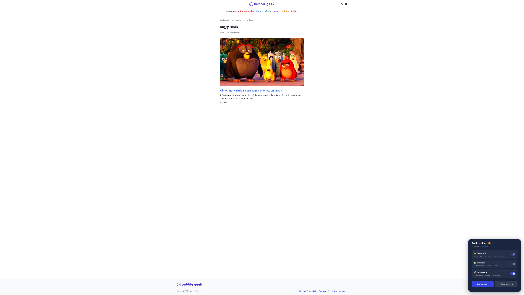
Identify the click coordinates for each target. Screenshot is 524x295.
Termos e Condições (328, 291)
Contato (342, 291)
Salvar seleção (506, 284)
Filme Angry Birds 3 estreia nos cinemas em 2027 (251, 90)
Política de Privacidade (307, 291)
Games (276, 11)
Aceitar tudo (482, 284)
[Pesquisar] (346, 4)
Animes (285, 11)
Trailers (294, 11)
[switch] (512, 273)
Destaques (231, 11)
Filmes (259, 11)
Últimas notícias (246, 11)
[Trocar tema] (342, 4)
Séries (268, 11)
